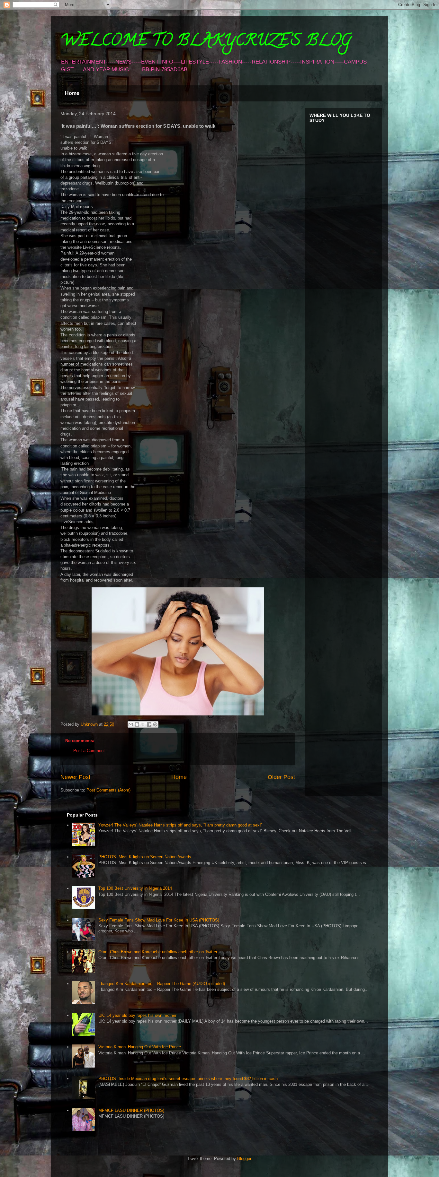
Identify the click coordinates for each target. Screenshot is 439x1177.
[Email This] (131, 724)
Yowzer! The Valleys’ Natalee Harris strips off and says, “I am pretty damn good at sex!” (180, 825)
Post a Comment (89, 750)
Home (72, 93)
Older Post (281, 777)
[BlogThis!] (137, 724)
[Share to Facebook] (149, 724)
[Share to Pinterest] (155, 724)
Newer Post (75, 777)
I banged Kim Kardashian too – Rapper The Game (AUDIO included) (161, 983)
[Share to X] (143, 724)
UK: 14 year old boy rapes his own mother (137, 1015)
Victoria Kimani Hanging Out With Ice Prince (139, 1046)
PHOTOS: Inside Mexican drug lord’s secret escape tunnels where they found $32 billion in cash (188, 1078)
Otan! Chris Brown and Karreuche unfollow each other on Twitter (157, 951)
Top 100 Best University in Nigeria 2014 (135, 888)
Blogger (244, 1158)
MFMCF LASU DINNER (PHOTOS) (131, 1110)
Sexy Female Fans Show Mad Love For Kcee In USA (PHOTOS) (158, 920)
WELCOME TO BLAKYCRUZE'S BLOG (205, 42)
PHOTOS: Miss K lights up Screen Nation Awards (144, 856)
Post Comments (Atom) (108, 790)
